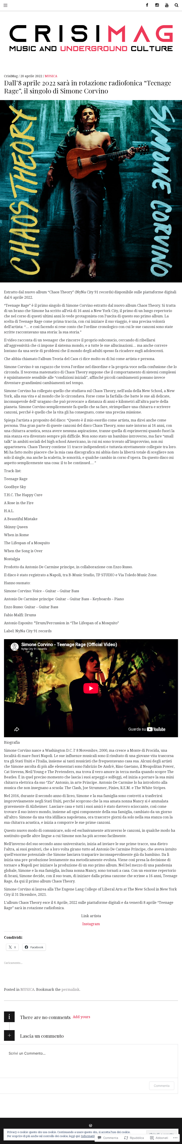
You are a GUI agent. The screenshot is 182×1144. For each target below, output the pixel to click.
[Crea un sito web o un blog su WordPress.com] (90, 1126)
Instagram (91, 924)
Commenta (162, 1086)
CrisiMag (11, 76)
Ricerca (174, 5)
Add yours (81, 1017)
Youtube (165, 5)
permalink (70, 989)
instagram (155, 5)
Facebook (145, 5)
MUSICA (51, 76)
